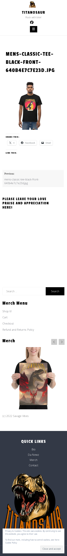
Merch (34, 460)
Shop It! (7, 311)
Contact (33, 465)
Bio (34, 449)
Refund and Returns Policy (18, 329)
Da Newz (33, 455)
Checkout (8, 323)
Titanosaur (33, 12)
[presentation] (54, 342)
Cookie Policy (11, 542)
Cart (4, 317)
